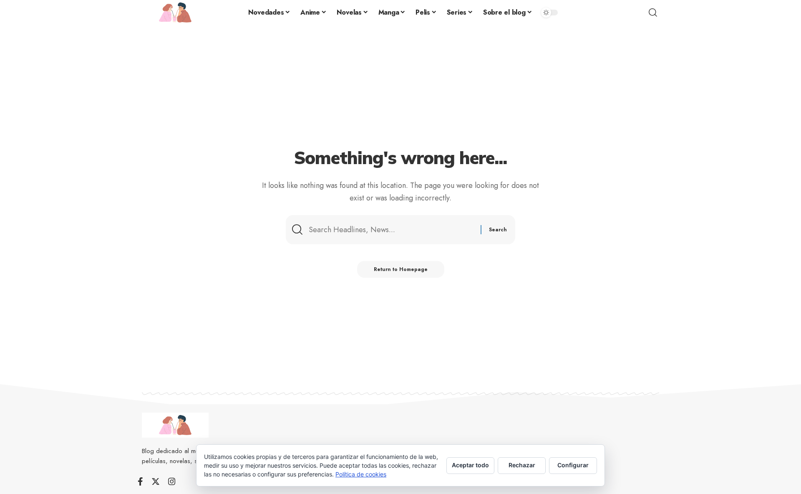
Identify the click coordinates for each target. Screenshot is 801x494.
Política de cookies (360, 474)
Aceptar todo (470, 465)
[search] (653, 12)
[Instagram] (172, 481)
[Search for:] (391, 230)
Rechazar (522, 465)
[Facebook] (140, 481)
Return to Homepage (401, 269)
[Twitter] (155, 481)
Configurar (573, 465)
